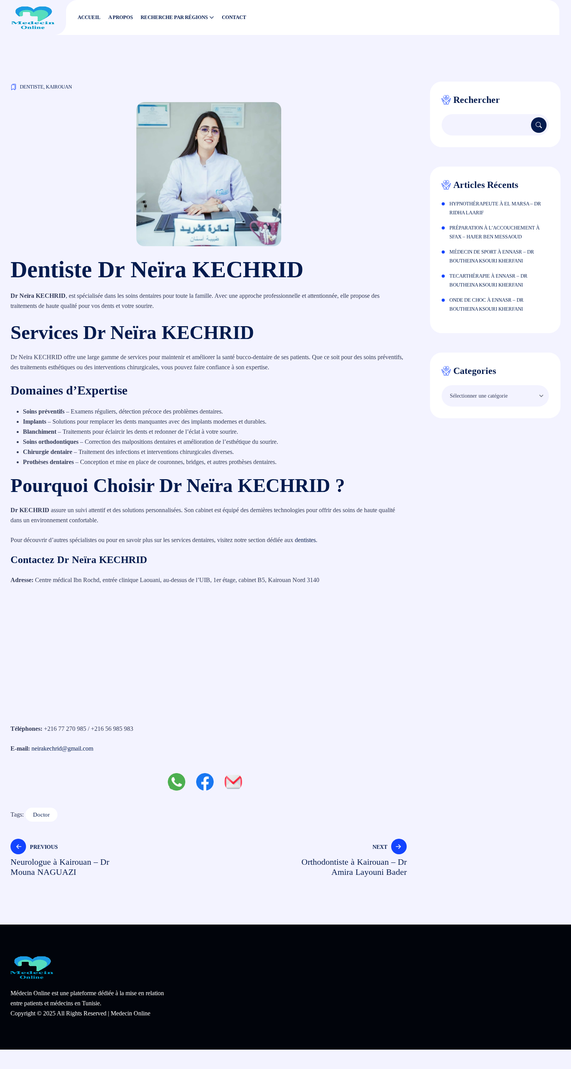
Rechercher (476, 100)
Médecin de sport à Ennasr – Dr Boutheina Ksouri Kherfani (491, 256)
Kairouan (59, 87)
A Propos (120, 17)
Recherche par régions (174, 17)
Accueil (89, 17)
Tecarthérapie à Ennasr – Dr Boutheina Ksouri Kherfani (488, 280)
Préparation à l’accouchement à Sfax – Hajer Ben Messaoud (494, 232)
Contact (234, 17)
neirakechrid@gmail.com (62, 748)
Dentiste (32, 87)
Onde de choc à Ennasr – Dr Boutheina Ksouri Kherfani (486, 304)
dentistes (305, 540)
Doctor (41, 815)
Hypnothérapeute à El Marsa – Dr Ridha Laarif (495, 208)
